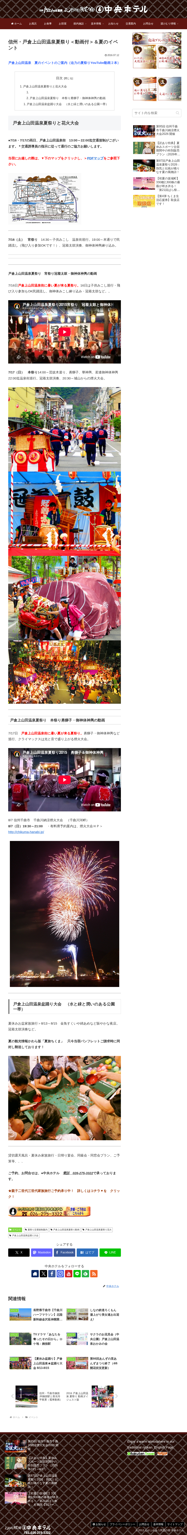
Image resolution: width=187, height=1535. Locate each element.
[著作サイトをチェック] (35, 1273)
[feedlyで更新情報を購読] (85, 1273)
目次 (59, 78)
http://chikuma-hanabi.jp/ (26, 832)
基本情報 (158, 1524)
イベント (16, 1229)
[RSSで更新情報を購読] (94, 1273)
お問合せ (144, 1524)
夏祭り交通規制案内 (37, 1229)
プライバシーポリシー (122, 1524)
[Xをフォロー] (43, 1273)
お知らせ (100, 1524)
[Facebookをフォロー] (52, 1273)
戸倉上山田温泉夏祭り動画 (66, 1229)
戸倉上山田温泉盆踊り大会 (25, 1235)
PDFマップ (95, 158)
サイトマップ (175, 1524)
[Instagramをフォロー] (60, 1273)
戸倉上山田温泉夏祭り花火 (98, 1229)
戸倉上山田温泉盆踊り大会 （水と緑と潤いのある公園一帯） (67, 104)
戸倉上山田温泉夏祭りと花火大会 (45, 86)
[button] (177, 113)
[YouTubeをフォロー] (68, 1273)
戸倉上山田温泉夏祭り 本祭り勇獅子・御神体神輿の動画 (68, 98)
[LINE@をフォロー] (77, 1273)
